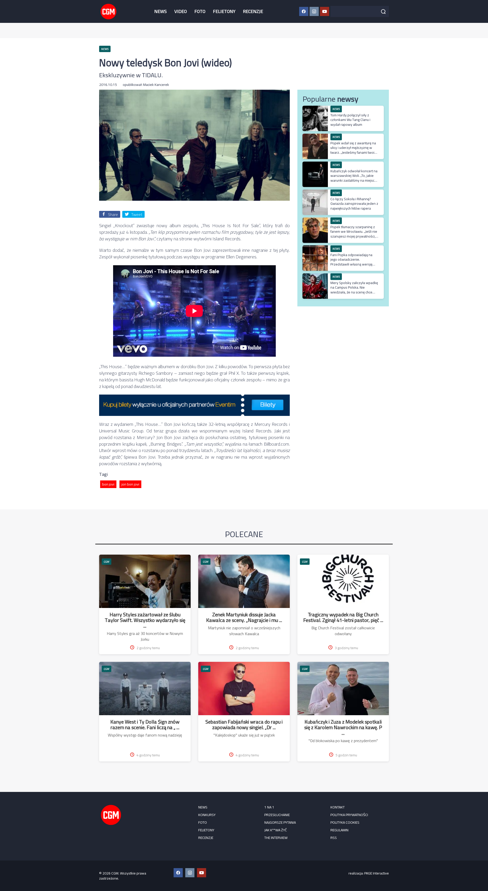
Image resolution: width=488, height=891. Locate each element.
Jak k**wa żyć (275, 830)
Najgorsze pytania (280, 822)
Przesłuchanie (277, 814)
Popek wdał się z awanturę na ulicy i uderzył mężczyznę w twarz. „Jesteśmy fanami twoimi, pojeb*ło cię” (354, 150)
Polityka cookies (344, 822)
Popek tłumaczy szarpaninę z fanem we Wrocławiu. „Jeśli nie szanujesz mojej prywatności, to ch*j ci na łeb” (353, 234)
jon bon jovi (130, 484)
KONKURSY (207, 814)
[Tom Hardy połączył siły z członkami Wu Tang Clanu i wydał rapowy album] (315, 108)
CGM (106, 562)
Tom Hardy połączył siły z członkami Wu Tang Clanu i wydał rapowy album (350, 120)
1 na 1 (269, 807)
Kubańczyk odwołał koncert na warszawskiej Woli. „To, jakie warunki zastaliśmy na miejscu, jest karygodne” (353, 178)
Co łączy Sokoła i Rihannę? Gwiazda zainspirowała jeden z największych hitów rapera (354, 203)
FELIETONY (224, 11)
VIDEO (180, 11)
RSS (333, 837)
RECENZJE (253, 11)
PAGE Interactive (376, 873)
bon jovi (108, 484)
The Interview (275, 837)
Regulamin (339, 830)
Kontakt (337, 807)
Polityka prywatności (349, 814)
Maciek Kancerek (156, 84)
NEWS (160, 11)
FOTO (199, 11)
